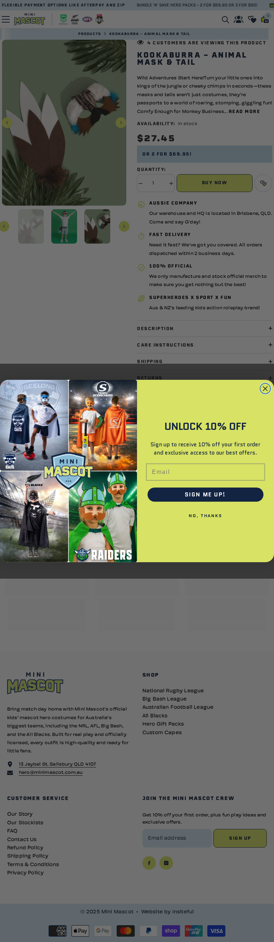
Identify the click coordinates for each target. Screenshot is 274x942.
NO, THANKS (205, 515)
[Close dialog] (265, 388)
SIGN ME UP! (205, 494)
